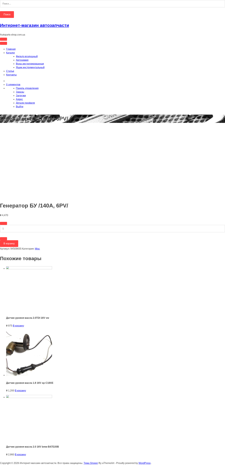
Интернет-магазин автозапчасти (34, 25)
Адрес (19, 99)
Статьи (10, 71)
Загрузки (21, 95)
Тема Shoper (91, 463)
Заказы (20, 92)
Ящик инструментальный (30, 67)
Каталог (10, 52)
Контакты (11, 74)
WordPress (145, 463)
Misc (37, 248)
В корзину (9, 243)
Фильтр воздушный (27, 56)
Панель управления (27, 88)
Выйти (19, 106)
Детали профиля (25, 103)
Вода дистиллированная (30, 63)
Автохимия (22, 60)
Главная (11, 49)
